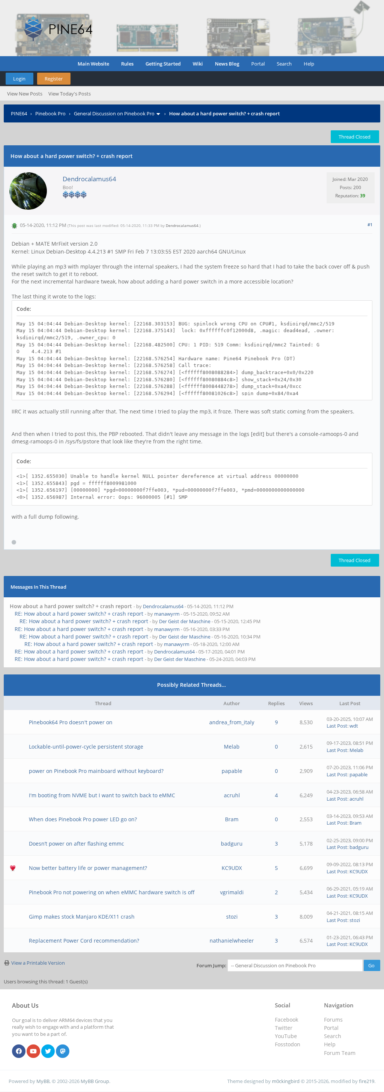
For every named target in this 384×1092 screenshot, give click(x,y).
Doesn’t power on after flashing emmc (76, 843)
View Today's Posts (69, 93)
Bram (231, 819)
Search (284, 63)
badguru (232, 843)
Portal (258, 63)
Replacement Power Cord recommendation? (84, 940)
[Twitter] (48, 1051)
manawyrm (167, 613)
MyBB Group (95, 1081)
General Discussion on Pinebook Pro (114, 113)
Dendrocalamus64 (89, 179)
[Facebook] (19, 1051)
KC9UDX (232, 867)
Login (19, 78)
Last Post (337, 725)
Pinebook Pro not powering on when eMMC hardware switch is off (112, 892)
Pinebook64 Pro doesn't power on (70, 722)
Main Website (93, 63)
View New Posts (24, 93)
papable (232, 770)
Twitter (283, 1027)
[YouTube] (33, 1051)
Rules (127, 63)
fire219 (366, 1081)
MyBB (43, 1081)
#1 (370, 224)
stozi (232, 916)
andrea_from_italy (231, 722)
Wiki (198, 63)
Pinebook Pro (50, 113)
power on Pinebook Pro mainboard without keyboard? (96, 770)
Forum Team (340, 1052)
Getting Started (163, 63)
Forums (333, 1019)
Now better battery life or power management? (88, 867)
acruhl (232, 795)
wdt (354, 725)
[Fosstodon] (62, 1051)
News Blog (227, 63)
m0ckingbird (286, 1081)
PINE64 (19, 113)
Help (309, 63)
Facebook (286, 1019)
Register (54, 78)
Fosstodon (287, 1044)
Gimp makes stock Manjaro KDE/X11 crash (82, 916)
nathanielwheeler (232, 940)
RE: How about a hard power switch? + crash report (79, 613)
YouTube (286, 1036)
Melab (232, 746)
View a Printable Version (38, 962)
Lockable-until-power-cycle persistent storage (86, 746)
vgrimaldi (232, 892)
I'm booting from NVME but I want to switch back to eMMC (102, 795)
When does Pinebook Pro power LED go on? (83, 819)
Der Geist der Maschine (184, 621)
